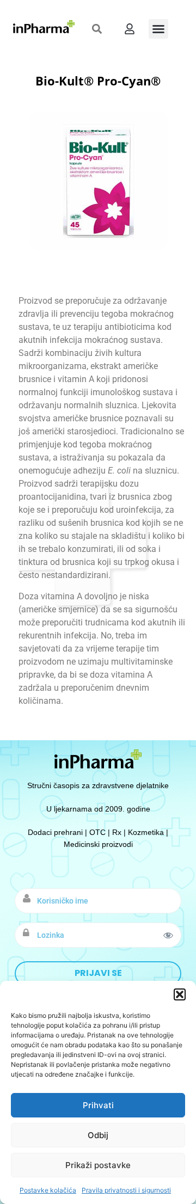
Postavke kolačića (48, 1190)
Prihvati (98, 1105)
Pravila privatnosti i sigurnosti (126, 1190)
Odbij (98, 1135)
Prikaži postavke (98, 1165)
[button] (179, 994)
